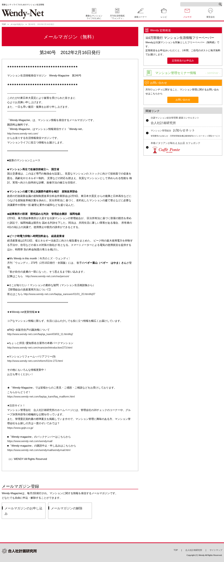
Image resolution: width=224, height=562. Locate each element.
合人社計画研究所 (175, 121)
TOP (4, 24)
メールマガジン (17, 24)
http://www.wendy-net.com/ (22, 133)
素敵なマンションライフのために (94, 17)
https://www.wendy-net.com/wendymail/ (29, 441)
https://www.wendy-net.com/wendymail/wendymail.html (38, 450)
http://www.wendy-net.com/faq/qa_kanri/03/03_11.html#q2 (40, 334)
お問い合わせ (183, 99)
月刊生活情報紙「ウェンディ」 (117, 17)
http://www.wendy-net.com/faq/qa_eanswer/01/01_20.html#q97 (59, 294)
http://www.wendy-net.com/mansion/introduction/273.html (39, 347)
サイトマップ (216, 550)
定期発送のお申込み (183, 60)
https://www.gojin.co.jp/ (20, 427)
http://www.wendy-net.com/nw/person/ (47, 276)
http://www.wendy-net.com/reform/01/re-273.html (35, 360)
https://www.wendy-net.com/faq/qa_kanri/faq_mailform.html (41, 396)
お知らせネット (185, 133)
